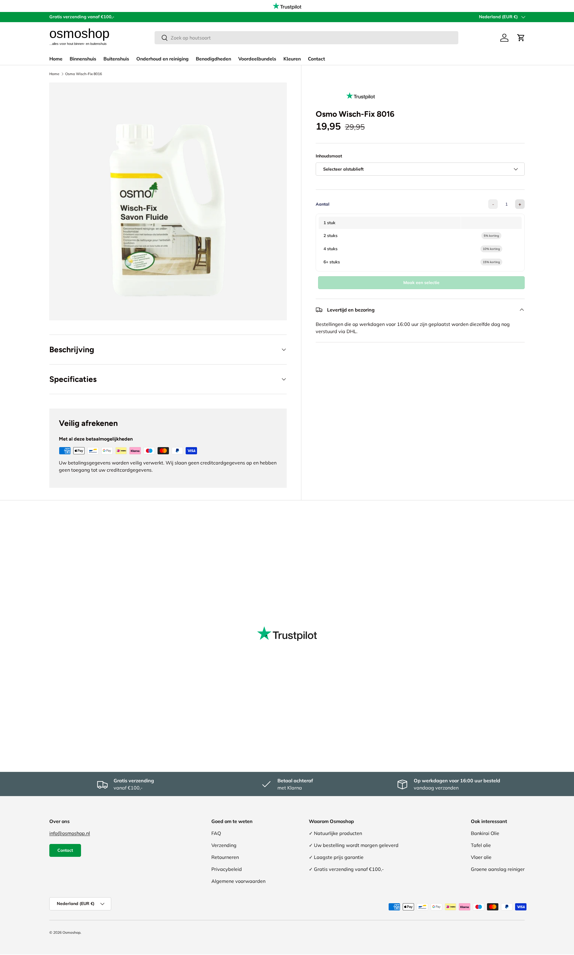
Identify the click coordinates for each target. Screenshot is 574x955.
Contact (316, 59)
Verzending (223, 845)
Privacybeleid (226, 869)
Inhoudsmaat (329, 156)
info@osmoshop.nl (69, 833)
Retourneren (225, 857)
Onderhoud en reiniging (162, 59)
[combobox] (306, 37)
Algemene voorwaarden (238, 881)
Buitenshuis (116, 59)
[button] (521, 37)
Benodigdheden (213, 59)
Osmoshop (71, 932)
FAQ (216, 833)
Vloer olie (481, 857)
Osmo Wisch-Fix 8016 (83, 74)
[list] (168, 201)
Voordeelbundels (257, 59)
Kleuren (292, 59)
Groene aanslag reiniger (498, 869)
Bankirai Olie (485, 833)
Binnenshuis (83, 59)
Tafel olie (481, 845)
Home (55, 59)
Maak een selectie (421, 282)
